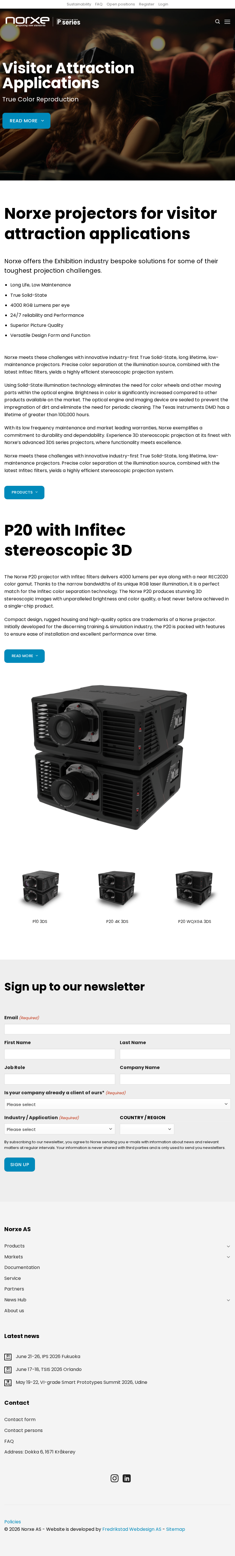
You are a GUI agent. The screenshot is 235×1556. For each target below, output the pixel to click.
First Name (17, 1042)
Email (21, 1017)
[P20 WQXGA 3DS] (195, 888)
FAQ (99, 4)
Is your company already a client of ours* (65, 1092)
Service (12, 1278)
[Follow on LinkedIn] (127, 1479)
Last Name (133, 1042)
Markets (13, 1257)
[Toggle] (228, 1246)
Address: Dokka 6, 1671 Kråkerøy (39, 1452)
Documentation (22, 1267)
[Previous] (4, 898)
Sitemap (175, 1529)
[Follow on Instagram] (115, 1479)
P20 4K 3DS (117, 921)
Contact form (20, 1419)
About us (14, 1310)
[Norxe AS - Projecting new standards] (42, 21)
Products (14, 1246)
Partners (14, 1289)
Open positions (121, 4)
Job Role (14, 1067)
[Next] (230, 898)
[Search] (217, 21)
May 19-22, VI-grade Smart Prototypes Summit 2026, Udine (81, 1382)
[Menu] (227, 22)
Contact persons (23, 1430)
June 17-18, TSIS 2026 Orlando (49, 1369)
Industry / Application (41, 1117)
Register (146, 4)
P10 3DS (40, 921)
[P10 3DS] (40, 888)
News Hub (15, 1299)
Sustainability (79, 4)
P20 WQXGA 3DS (194, 921)
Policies (12, 1521)
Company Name (140, 1067)
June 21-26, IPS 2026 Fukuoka (48, 1356)
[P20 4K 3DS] (117, 888)
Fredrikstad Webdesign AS (131, 1529)
